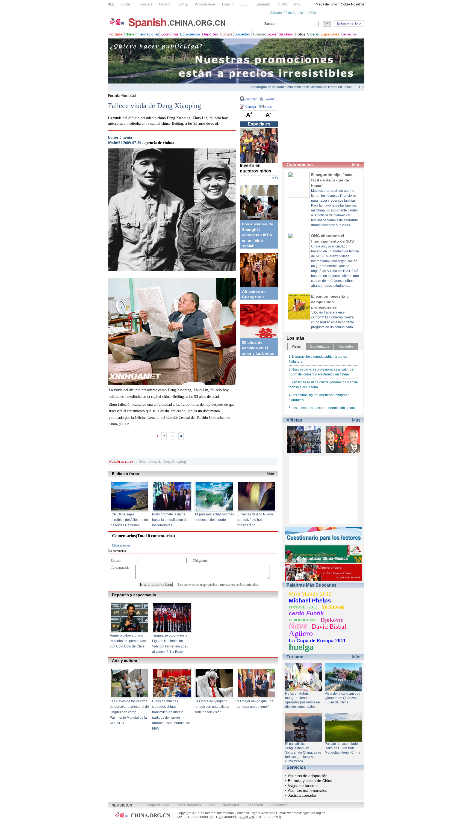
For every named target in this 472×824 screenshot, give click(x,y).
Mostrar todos (121, 545)
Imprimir (251, 99)
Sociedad (129, 96)
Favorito (269, 99)
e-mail (268, 107)
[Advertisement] (323, 126)
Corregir (250, 107)
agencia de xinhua (159, 143)
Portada (114, 96)
